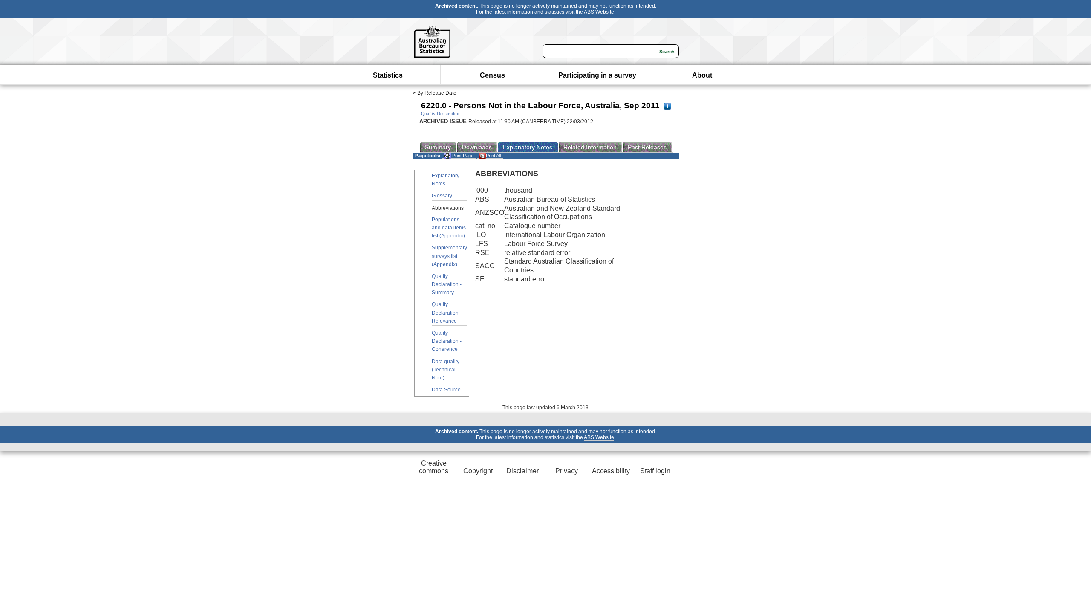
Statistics (388, 75)
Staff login (655, 471)
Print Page (462, 155)
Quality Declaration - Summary (447, 284)
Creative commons (433, 467)
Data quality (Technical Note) (445, 370)
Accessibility (611, 471)
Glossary (442, 196)
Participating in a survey (597, 75)
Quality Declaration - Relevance (447, 312)
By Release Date (436, 93)
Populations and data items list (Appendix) (449, 228)
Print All (493, 155)
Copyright (478, 471)
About (702, 75)
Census (492, 75)
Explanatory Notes (445, 180)
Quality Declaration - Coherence (447, 341)
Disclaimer (522, 471)
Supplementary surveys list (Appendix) (449, 256)
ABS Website (599, 12)
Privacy (566, 471)
